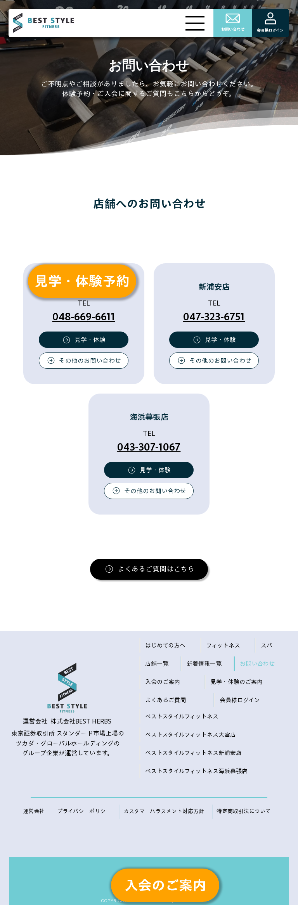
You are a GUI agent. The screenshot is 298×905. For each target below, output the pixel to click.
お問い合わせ (232, 29)
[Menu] (195, 23)
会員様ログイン (270, 30)
